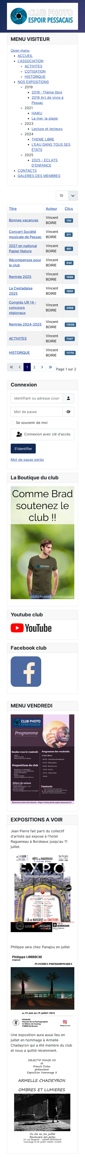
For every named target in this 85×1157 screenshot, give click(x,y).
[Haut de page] (77, 1149)
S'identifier (23, 448)
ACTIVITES (18, 338)
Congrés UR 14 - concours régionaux (22, 307)
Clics (69, 208)
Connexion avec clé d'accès (46, 434)
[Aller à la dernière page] (50, 367)
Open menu (20, 50)
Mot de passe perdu (27, 459)
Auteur (51, 208)
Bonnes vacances (23, 220)
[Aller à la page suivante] (42, 367)
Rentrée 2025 (20, 276)
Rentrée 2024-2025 (25, 324)
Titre (13, 208)
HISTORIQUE (19, 352)
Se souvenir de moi (32, 422)
